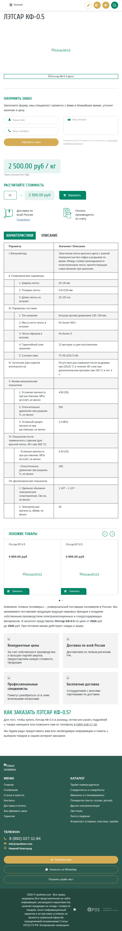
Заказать (74, 195)
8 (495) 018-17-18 (85, 724)
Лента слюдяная (80, 816)
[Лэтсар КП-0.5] (32, 574)
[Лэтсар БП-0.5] (89, 574)
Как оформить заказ (15, 811)
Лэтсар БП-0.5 (74, 544)
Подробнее (23, 219)
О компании (11, 790)
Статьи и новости (14, 795)
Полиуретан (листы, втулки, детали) (91, 800)
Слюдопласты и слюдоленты (87, 790)
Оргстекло (76, 811)
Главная (9, 784)
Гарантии (9, 816)
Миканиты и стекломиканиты (87, 795)
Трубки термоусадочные (84, 784)
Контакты (9, 800)
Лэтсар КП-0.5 (17, 544)
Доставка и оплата (15, 805)
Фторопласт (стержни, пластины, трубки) (94, 821)
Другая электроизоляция (85, 805)
